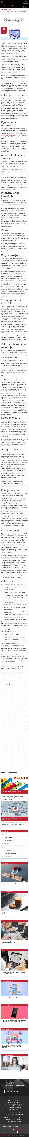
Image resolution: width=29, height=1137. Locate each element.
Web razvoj (7, 844)
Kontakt (19, 1121)
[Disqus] (14, 705)
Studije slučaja (7, 857)
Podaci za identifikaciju (9, 1132)
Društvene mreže (8, 847)
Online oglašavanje (19, 1106)
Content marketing (7, 1106)
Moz (20, 163)
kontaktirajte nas (15, 668)
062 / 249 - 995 (6, 1129)
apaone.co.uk (11, 1121)
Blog (10, 9)
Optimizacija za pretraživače (16, 673)
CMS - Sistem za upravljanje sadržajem (13, 1118)
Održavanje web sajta (13, 1101)
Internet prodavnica (13, 1112)
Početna (4, 9)
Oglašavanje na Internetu (10, 853)
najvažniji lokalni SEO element (8, 135)
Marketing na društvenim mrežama (13, 1104)
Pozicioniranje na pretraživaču (13, 1107)
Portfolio (8, 1119)
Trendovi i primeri (8, 837)
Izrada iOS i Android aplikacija (13, 1102)
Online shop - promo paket (13, 1111)
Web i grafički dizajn (9, 840)
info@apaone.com (19, 1129)
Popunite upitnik (12, 1091)
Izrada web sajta (17, 1099)
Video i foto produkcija (13, 1109)
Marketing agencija (6, 1135)
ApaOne (19, 1119)
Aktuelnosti (7, 834)
